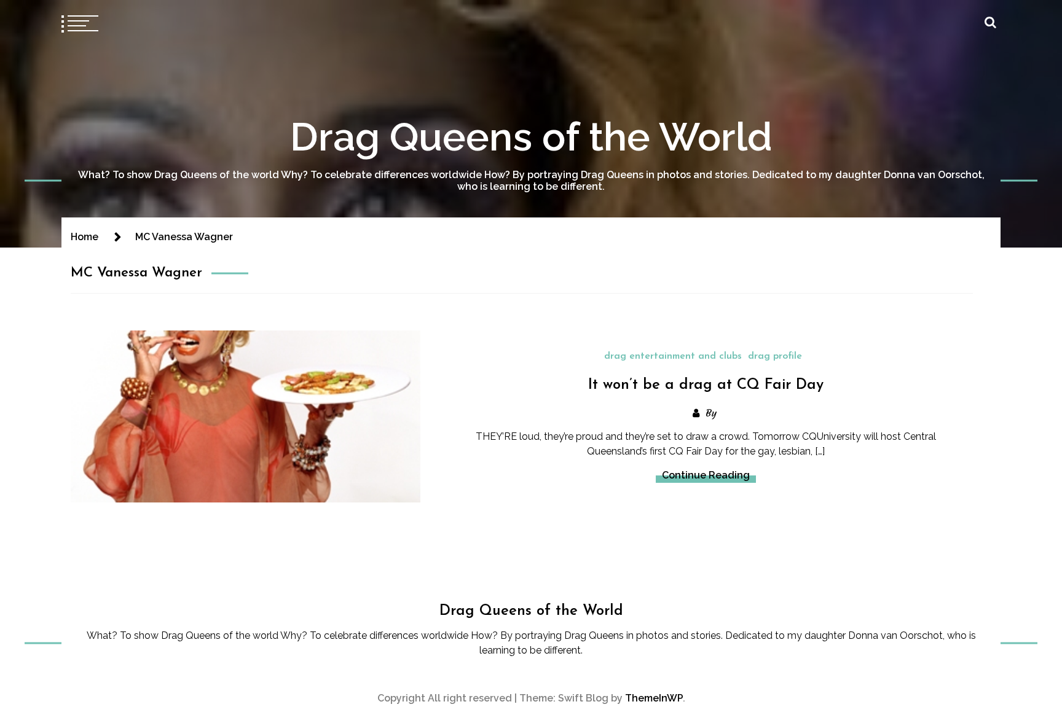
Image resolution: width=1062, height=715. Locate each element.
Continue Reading (706, 475)
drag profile (775, 356)
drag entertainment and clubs (673, 356)
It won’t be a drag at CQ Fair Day (706, 385)
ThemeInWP (654, 698)
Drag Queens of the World (531, 137)
